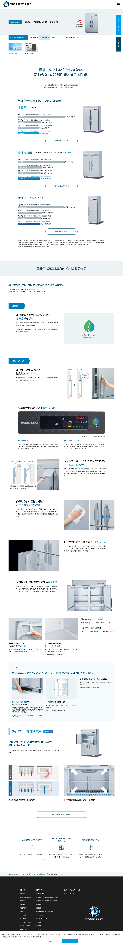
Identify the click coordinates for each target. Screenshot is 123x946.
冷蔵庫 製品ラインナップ (61, 140)
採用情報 (38, 904)
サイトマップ (39, 915)
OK (70, 941)
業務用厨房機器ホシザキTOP (17, 874)
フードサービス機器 (25, 925)
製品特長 (44, 37)
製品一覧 (22, 890)
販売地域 (38, 925)
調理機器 (22, 911)
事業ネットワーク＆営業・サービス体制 (47, 900)
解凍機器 (22, 900)
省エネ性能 (34, 37)
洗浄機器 (22, 904)
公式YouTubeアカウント (72, 890)
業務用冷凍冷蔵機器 (25, 897)
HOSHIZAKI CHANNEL (71, 893)
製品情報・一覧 (31, 874)
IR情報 (38, 929)
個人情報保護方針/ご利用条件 (44, 911)
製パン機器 (23, 918)
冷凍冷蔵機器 (41, 874)
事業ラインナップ (41, 893)
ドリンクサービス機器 (25, 922)
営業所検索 (118, 44)
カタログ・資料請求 (118, 25)
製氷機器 (22, 893)
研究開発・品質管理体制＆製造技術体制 (47, 897)
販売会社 (38, 908)
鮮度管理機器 (23, 929)
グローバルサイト (41, 918)
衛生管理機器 (23, 908)
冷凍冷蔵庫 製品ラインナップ (61, 186)
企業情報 (38, 922)
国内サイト (39, 890)
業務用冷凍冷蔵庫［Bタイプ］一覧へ (61, 814)
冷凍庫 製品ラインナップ (61, 231)
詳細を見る (53, 941)
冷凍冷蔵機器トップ (71, 37)
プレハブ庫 (23, 915)
